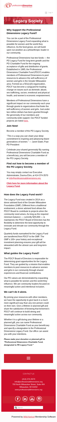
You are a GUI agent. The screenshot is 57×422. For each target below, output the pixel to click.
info (10, 178)
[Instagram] (39, 398)
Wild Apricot (29, 417)
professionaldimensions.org (28, 178)
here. (26, 121)
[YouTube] (32, 398)
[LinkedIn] (25, 398)
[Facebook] (17, 398)
